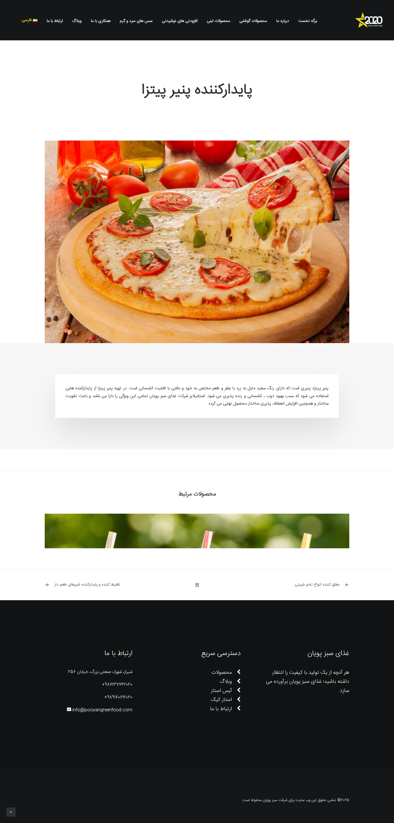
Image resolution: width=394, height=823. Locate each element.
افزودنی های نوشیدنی (180, 21)
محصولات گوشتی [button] (253, 21)
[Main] (197, 585)
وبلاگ (77, 21)
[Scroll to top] (11, 812)
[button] (14, 20)
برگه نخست (307, 21)
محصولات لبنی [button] (218, 21)
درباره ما (282, 21)
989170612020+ (118, 697)
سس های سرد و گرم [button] (136, 21)
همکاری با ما (100, 21)
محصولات (221, 672)
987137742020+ (117, 684)
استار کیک (221, 699)
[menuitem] (305, 21)
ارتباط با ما (55, 21)
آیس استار (221, 691)
